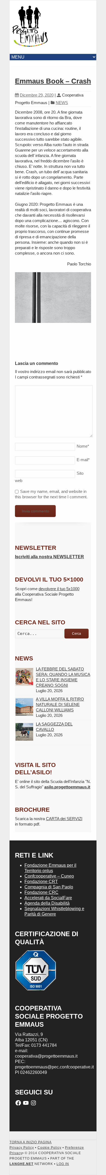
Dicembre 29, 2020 (37, 95)
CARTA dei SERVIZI (64, 818)
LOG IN (63, 1164)
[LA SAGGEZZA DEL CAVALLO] (24, 732)
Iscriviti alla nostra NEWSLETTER (49, 556)
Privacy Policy (22, 1148)
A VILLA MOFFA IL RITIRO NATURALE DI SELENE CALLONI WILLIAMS (60, 704)
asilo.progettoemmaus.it (67, 787)
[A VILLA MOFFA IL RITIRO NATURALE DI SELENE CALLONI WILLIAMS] (24, 707)
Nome (83, 446)
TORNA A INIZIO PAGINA (31, 1142)
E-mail (83, 459)
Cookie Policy (49, 1148)
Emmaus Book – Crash (53, 81)
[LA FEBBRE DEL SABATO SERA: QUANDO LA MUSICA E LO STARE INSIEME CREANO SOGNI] (24, 676)
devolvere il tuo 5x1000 (59, 588)
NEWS (62, 102)
